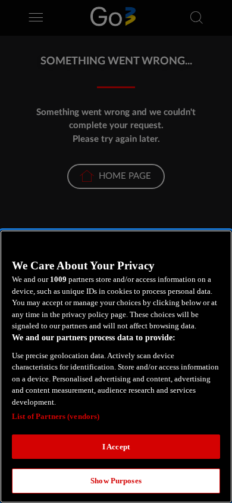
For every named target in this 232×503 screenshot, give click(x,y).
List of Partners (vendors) (55, 416)
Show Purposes (116, 480)
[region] (116, 366)
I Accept (116, 446)
